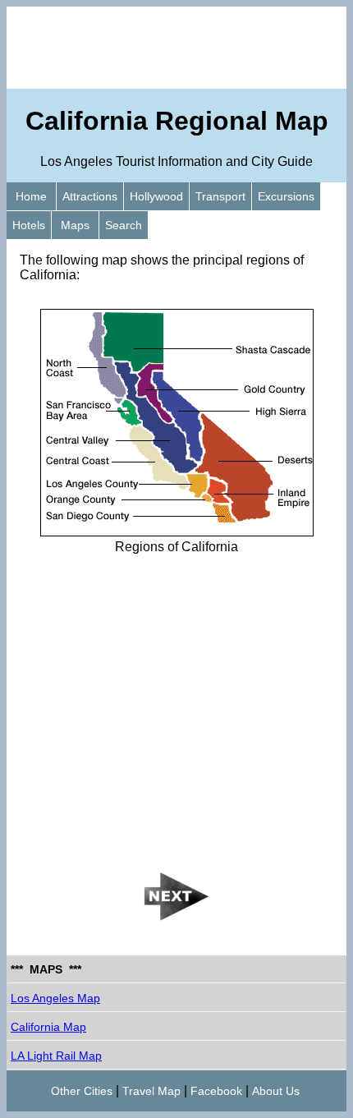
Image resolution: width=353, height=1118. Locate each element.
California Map (48, 1026)
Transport (220, 196)
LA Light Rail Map (56, 1055)
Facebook (216, 1090)
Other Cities (81, 1090)
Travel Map (151, 1090)
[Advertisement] (176, 48)
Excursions (286, 196)
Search (123, 225)
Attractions (89, 196)
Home (31, 196)
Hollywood (156, 196)
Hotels (28, 225)
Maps (75, 225)
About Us (276, 1090)
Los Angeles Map (55, 998)
